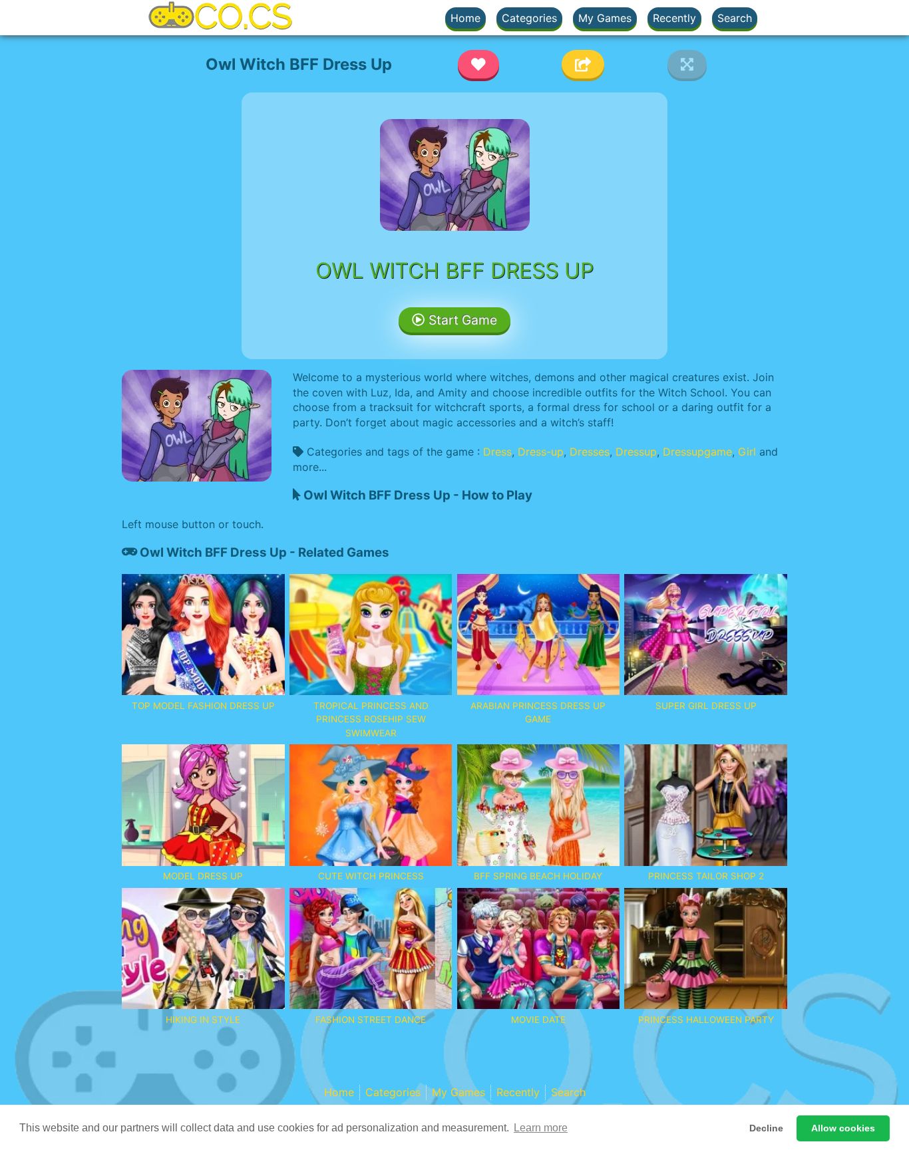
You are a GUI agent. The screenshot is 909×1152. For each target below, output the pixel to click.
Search (734, 18)
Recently (674, 18)
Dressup (636, 451)
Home (465, 18)
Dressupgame (697, 451)
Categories (529, 18)
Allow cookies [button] (843, 1128)
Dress (497, 451)
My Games (605, 18)
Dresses (590, 451)
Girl (747, 451)
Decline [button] (766, 1128)
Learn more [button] (541, 1127)
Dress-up (541, 451)
